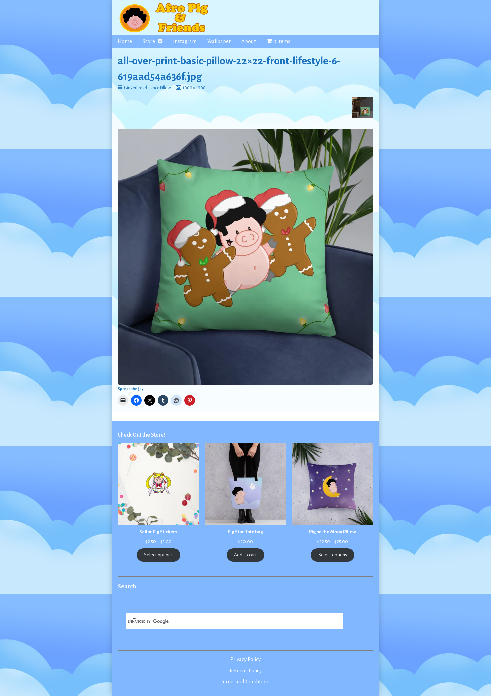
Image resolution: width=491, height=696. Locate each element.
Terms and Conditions (246, 681)
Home (125, 41)
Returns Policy (246, 670)
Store (149, 41)
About (248, 41)
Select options (158, 554)
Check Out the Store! (141, 435)
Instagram (185, 41)
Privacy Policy (245, 659)
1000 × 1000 (194, 87)
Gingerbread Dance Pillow (147, 87)
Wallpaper (219, 41)
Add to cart (245, 554)
